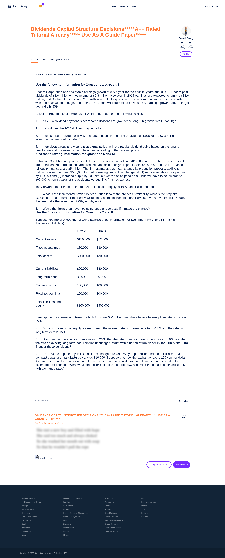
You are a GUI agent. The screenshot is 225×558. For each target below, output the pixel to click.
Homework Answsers (52, 74)
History (66, 509)
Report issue (184, 401)
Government (68, 506)
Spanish (66, 502)
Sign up (215, 7)
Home (38, 74)
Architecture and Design (31, 502)
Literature (67, 524)
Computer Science (29, 517)
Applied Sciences (29, 498)
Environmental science (72, 498)
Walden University (112, 531)
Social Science (111, 513)
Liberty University (112, 517)
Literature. (124, 6)
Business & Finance (30, 509)
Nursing (66, 531)
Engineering (27, 531)
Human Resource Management (76, 513)
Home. (114, 6)
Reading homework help (76, 74)
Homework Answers (149, 502)
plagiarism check (159, 464)
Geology (25, 524)
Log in (207, 6)
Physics (66, 535)
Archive (144, 506)
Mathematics (68, 528)
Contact (144, 517)
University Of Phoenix (113, 528)
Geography (26, 520)
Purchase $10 (181, 464)
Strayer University (112, 524)
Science (108, 509)
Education (26, 528)
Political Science (111, 498)
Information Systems (71, 517)
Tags (143, 509)
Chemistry (26, 513)
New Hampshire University (115, 520)
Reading (108, 506)
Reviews (144, 513)
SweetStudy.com (41, 553)
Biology (25, 506)
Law (65, 520)
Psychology (109, 502)
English (25, 535)
